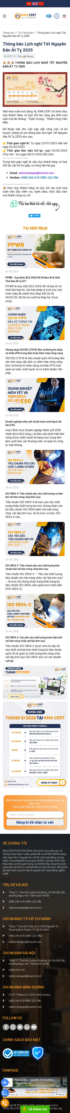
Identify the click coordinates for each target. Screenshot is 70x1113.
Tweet (36, 215)
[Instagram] (13, 1026)
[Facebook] (6, 1026)
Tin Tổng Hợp (25, 32)
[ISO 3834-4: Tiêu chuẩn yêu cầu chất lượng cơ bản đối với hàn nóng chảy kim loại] (35, 467)
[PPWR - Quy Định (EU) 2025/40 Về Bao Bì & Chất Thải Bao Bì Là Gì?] (35, 251)
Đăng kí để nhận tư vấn (35, 822)
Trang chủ (8, 32)
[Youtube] (34, 1026)
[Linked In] (27, 1026)
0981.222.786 (33, 1000)
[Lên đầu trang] (62, 1090)
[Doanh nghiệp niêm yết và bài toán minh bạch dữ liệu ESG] (35, 395)
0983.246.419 (16, 970)
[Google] (20, 1026)
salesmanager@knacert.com (25, 907)
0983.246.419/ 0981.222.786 (25, 901)
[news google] (19, 56)
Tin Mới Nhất (35, 228)
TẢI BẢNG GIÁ (37, 1109)
